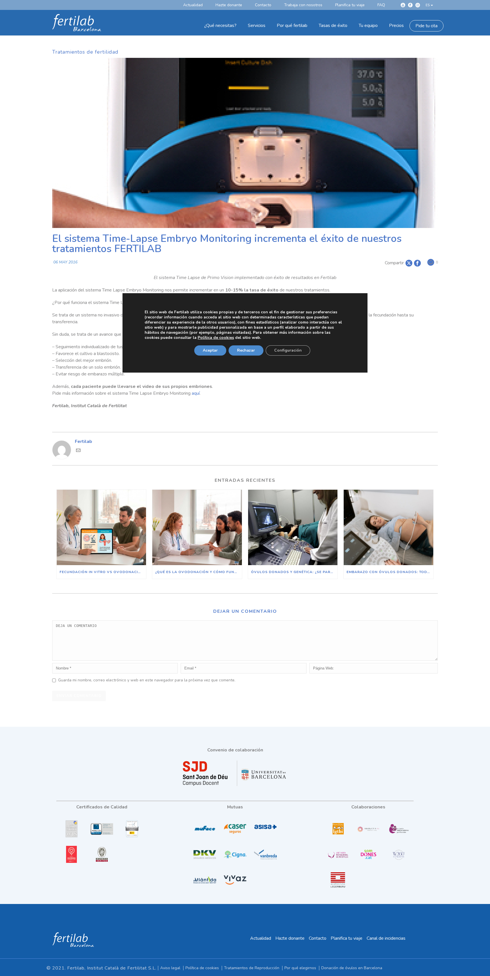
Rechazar (246, 350)
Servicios (256, 25)
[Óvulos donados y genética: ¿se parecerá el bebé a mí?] (292, 527)
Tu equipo (368, 25)
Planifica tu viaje (346, 938)
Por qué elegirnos (300, 968)
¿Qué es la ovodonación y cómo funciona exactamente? (198, 572)
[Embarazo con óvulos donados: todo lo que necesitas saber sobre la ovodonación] (388, 527)
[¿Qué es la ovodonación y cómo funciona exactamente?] (197, 527)
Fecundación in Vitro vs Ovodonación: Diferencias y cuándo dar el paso (103, 572)
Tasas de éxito (333, 25)
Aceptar (210, 350)
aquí (196, 393)
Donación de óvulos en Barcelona (351, 968)
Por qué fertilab (292, 25)
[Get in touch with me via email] (78, 451)
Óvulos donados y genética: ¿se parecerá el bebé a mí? (294, 572)
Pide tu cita (426, 26)
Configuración (288, 350)
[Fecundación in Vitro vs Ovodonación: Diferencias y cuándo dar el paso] (101, 527)
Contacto (317, 938)
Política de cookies (202, 968)
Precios (396, 25)
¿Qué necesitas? (220, 25)
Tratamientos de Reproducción (251, 968)
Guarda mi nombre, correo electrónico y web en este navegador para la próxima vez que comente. (146, 680)
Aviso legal (170, 968)
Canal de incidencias (386, 938)
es (428, 5)
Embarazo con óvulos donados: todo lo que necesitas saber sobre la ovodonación (390, 572)
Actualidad (260, 938)
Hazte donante (290, 938)
